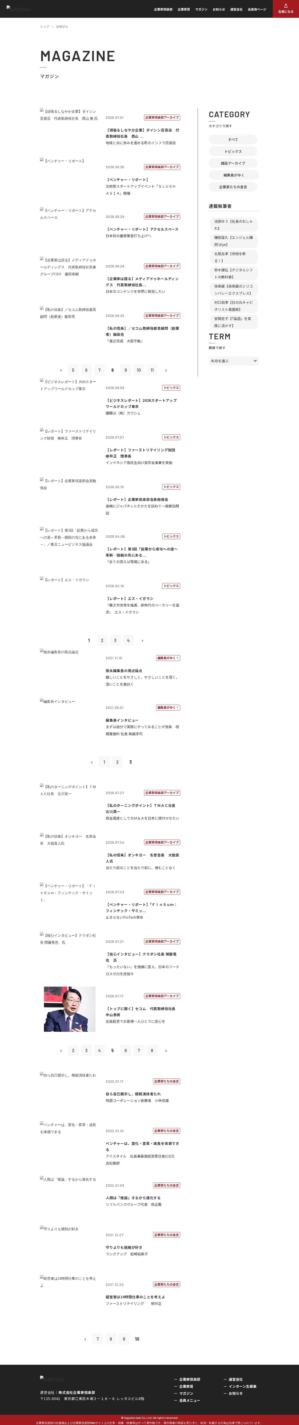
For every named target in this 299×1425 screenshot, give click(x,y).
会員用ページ (257, 9)
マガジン (201, 9)
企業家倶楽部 (163, 9)
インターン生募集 (243, 1386)
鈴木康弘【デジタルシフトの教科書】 (233, 273)
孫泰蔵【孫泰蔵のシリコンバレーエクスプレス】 (233, 289)
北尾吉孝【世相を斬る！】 (230, 257)
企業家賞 (184, 9)
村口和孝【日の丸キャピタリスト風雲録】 (233, 306)
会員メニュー (189, 1400)
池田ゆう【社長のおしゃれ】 (233, 225)
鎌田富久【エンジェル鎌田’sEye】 (233, 241)
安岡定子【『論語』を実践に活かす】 (232, 322)
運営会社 (236, 9)
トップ (44, 26)
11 (152, 370)
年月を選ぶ (220, 360)
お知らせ (219, 9)
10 (139, 370)
